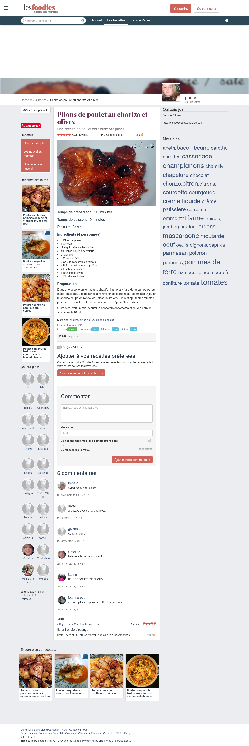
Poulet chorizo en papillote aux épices (34, 307)
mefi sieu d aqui (28, 580)
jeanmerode (76, 597)
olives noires (87, 320)
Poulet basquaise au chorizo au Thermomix (34, 264)
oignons (198, 244)
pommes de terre (191, 266)
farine (195, 217)
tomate (191, 282)
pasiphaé (43, 472)
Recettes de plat (34, 143)
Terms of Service (113, 740)
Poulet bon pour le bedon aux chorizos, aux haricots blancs (34, 353)
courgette (175, 192)
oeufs (182, 244)
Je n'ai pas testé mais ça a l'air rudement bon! (89, 440)
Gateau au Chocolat (76, 733)
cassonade (197, 155)
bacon (185, 147)
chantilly (214, 165)
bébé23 (73, 482)
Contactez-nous (78, 729)
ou (62, 445)
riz (181, 272)
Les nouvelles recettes (33, 153)
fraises (212, 218)
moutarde (212, 235)
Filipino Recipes (124, 733)
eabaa (43, 517)
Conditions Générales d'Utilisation (40, 729)
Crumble (108, 733)
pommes (173, 262)
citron (190, 182)
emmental (174, 218)
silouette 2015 (43, 450)
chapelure (176, 174)
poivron (198, 252)
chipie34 (28, 538)
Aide (64, 729)
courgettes (202, 192)
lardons (206, 226)
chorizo (74, 320)
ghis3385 (74, 528)
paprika (217, 244)
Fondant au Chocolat (51, 733)
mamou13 (28, 428)
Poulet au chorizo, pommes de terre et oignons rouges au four (35, 219)
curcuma (196, 209)
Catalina (74, 551)
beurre (201, 147)
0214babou (43, 558)
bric (28, 387)
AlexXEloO (43, 407)
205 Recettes (192, 102)
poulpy (28, 407)
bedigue (28, 493)
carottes (172, 156)
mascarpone (181, 235)
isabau (28, 472)
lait (192, 226)
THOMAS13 (43, 495)
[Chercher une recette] (83, 20)
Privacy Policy (90, 740)
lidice (43, 387)
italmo (72, 574)
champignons (183, 165)
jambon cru (175, 226)
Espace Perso (140, 20)
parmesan (175, 252)
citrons (207, 183)
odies (23, 7)
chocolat (199, 174)
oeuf (169, 244)
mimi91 (28, 448)
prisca (191, 97)
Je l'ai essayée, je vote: (75, 450)
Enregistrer (33, 126)
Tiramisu (96, 733)
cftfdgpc (61, 624)
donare (43, 428)
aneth (169, 147)
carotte (218, 147)
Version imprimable (37, 110)
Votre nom (67, 427)
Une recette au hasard (33, 166)
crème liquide (181, 200)
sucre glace (198, 272)
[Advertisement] (124, 52)
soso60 (43, 538)
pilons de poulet (105, 320)
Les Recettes (116, 20)
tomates (214, 281)
